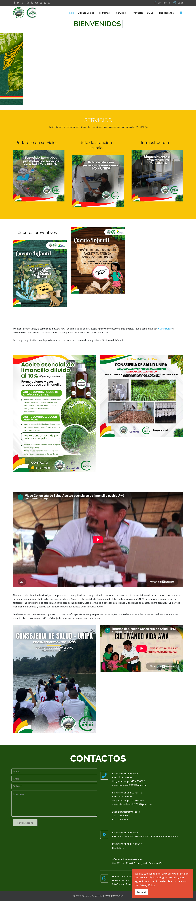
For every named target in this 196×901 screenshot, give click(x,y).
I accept (141, 892)
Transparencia (166, 12)
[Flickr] (45, 2)
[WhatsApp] (49, 2)
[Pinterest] (32, 2)
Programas (104, 12)
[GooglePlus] (23, 2)
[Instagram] (28, 2)
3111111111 (164, 2)
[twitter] (18, 2)
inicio (71, 12)
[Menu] (181, 13)
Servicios (121, 12)
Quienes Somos (86, 12)
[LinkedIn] (41, 2)
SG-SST (151, 12)
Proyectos (137, 12)
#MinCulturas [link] (165, 328)
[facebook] (14, 2)
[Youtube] (36, 2)
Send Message (25, 822)
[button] (178, 2)
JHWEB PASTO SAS (113, 895)
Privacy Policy (147, 885)
